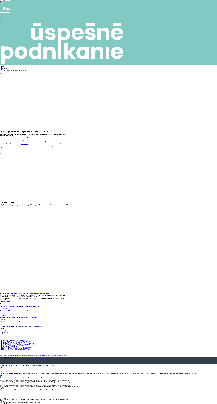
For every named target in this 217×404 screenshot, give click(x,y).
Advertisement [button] (2, 397)
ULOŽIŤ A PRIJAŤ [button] (3, 403)
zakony (63, 355)
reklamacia (28, 355)
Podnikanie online (5, 332)
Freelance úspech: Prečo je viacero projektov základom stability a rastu (14, 345)
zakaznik (60, 355)
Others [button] (1, 400)
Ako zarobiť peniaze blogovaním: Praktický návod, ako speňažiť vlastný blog (16, 342)
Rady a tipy (4, 15)
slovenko (34, 355)
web (55, 355)
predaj (5, 355)
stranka (46, 355)
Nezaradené (4, 331)
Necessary (3, 375)
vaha (54, 355)
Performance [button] (2, 390)
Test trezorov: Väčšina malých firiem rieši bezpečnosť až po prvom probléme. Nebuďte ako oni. (22, 326)
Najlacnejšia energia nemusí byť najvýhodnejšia (11, 321)
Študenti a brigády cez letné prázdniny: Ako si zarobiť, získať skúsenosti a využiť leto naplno (18, 344)
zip (66, 355)
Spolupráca (3, 303)
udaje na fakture (51, 355)
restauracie (31, 355)
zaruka (65, 355)
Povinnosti (4, 333)
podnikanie (45, 353)
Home (3, 66)
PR (3, 355)
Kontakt (5, 11)
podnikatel (50, 353)
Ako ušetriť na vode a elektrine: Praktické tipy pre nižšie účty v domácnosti (15, 348)
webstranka (57, 355)
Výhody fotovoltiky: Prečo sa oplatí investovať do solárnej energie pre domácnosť (17, 349)
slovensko (38, 355)
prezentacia (17, 355)
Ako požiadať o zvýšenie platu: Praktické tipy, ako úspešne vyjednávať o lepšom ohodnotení (18, 343)
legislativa (31, 353)
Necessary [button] (2, 374)
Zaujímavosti (4, 68)
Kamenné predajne (5, 330)
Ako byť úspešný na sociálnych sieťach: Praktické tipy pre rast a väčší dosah (16, 340)
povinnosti (1, 355)
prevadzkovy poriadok (13, 355)
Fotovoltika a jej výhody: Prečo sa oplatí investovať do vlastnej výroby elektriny (18, 317)
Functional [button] (2, 387)
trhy (48, 355)
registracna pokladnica (23, 355)
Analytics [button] (1, 393)
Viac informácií (45, 365)
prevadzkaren (8, 355)
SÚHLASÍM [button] (52, 365)
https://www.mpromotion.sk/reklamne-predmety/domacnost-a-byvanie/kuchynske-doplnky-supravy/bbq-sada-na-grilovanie (24, 199)
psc (19, 355)
